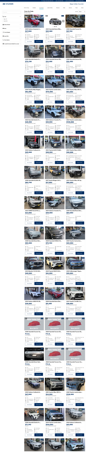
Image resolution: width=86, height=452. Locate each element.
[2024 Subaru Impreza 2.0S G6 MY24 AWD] (34, 21)
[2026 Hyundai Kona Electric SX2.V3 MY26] (54, 293)
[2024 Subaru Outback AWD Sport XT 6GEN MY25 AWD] (34, 444)
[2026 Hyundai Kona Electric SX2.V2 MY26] (34, 232)
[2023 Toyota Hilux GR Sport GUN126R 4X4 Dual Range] (75, 172)
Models (34, 7)
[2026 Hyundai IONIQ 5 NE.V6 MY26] (54, 232)
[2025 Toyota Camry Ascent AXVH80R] (75, 232)
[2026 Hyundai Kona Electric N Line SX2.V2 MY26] (75, 202)
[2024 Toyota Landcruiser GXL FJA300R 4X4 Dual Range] (54, 414)
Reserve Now (38, 41)
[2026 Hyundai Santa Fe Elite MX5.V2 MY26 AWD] (34, 51)
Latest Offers (49, 7)
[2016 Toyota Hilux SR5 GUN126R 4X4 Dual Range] (54, 384)
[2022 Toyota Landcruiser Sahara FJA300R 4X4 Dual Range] (54, 81)
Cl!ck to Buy (26, 7)
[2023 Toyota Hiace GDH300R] (75, 142)
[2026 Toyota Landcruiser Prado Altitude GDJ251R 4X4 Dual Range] (75, 384)
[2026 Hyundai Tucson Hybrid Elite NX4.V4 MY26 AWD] (34, 323)
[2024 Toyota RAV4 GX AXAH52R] (54, 263)
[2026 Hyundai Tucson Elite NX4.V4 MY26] (54, 323)
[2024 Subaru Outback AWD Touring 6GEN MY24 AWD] (34, 384)
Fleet (64, 7)
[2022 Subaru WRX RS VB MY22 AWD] (34, 293)
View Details (29, 41)
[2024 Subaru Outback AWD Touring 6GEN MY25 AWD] (75, 414)
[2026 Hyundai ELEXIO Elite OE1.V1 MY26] (34, 172)
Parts (76, 7)
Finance (58, 7)
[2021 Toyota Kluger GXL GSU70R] (75, 444)
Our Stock (41, 7)
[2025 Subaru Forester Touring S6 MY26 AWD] (54, 202)
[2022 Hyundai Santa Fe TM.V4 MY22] (34, 111)
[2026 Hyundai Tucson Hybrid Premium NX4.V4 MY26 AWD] (75, 354)
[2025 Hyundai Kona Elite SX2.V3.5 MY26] (54, 21)
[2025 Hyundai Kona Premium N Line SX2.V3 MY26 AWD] (54, 444)
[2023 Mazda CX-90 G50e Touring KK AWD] (34, 263)
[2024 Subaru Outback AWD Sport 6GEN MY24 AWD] (34, 142)
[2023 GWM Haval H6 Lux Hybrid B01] (34, 202)
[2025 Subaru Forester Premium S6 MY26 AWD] (54, 111)
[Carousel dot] (31, 26)
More (82, 7)
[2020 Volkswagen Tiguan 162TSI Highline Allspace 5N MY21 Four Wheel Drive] (75, 263)
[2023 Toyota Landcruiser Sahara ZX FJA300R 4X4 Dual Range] (75, 111)
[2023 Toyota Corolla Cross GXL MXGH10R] (75, 293)
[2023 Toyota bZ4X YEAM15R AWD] (54, 142)
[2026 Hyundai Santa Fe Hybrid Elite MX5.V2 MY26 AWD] (34, 414)
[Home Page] (8, 4)
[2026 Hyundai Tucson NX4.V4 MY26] (75, 21)
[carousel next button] (42, 21)
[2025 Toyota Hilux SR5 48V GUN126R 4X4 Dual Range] (75, 81)
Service (70, 7)
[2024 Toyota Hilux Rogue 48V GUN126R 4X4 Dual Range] (34, 81)
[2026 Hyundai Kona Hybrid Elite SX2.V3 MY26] (34, 354)
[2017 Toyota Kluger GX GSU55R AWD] (54, 172)
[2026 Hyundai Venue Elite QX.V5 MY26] (54, 51)
